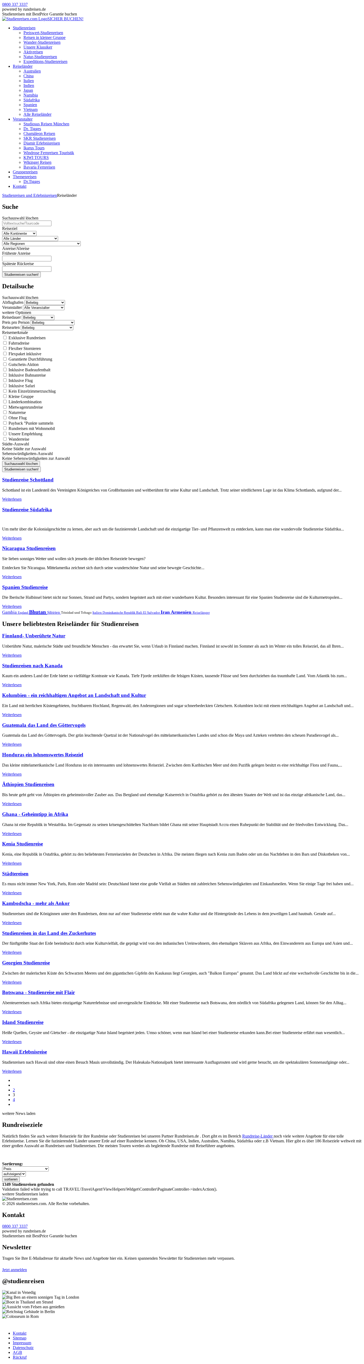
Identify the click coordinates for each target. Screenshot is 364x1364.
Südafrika (31, 100)
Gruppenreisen (25, 172)
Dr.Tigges (31, 181)
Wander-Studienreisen (41, 42)
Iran (166, 612)
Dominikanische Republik (119, 613)
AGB (17, 1352)
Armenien (182, 612)
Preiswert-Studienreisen (43, 32)
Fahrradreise (18, 343)
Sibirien (54, 612)
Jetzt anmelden (14, 1269)
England (23, 613)
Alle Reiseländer (37, 114)
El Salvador (152, 613)
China (28, 76)
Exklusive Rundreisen (26, 338)
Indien (28, 85)
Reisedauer (11, 317)
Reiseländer (23, 66)
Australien (32, 71)
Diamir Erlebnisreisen (41, 143)
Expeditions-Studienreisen (45, 61)
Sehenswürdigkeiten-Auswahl (27, 453)
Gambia (10, 612)
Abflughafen (12, 302)
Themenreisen (25, 176)
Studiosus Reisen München (46, 124)
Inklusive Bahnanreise (26, 375)
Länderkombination (24, 402)
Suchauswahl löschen (20, 218)
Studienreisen (24, 28)
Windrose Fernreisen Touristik (48, 152)
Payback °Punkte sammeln (30, 423)
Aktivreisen (33, 52)
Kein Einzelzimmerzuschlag (31, 391)
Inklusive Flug (20, 380)
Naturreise (16, 412)
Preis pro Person (16, 322)
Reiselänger (201, 613)
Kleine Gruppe (20, 396)
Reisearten (11, 327)
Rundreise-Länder (258, 1136)
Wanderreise (18, 439)
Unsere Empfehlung (24, 434)
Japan (28, 90)
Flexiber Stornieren (24, 348)
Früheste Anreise (16, 253)
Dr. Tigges (32, 128)
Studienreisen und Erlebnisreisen (29, 195)
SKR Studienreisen (39, 138)
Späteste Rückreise (18, 263)
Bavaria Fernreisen (39, 167)
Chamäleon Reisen (39, 133)
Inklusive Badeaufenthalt (28, 370)
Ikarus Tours (34, 148)
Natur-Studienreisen (40, 56)
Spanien (30, 104)
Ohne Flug (17, 418)
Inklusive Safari (21, 386)
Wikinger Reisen (37, 162)
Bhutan (38, 612)
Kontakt (19, 186)
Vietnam (30, 109)
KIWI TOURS (36, 157)
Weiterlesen (12, 499)
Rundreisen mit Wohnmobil (31, 428)
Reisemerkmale (15, 332)
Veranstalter (23, 119)
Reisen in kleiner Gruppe (44, 37)
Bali (139, 613)
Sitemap (19, 1338)
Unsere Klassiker (37, 47)
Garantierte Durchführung (29, 359)
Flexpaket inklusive (24, 354)
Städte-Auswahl (15, 444)
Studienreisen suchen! (21, 275)
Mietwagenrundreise (25, 407)
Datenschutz (23, 1347)
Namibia (30, 95)
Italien (28, 80)
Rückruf (20, 1357)
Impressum (22, 1343)
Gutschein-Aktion (23, 364)
